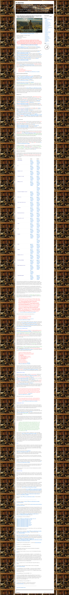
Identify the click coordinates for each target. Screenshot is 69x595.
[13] (17, 551)
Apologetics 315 (46, 21)
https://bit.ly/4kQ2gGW (38, 542)
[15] (17, 562)
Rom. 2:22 (23, 433)
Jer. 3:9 (30, 521)
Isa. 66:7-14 (23, 322)
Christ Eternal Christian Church (48, 25)
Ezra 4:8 (38, 51)
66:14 (30, 59)
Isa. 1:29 (19, 77)
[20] (17, 580)
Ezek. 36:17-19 (30, 393)
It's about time (20, 3)
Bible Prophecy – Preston (47, 22)
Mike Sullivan (46, 34)
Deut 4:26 (19, 538)
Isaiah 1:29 (31, 207)
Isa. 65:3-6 (28, 362)
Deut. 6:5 (24, 493)
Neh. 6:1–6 (40, 54)
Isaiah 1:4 (31, 223)
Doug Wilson (46, 29)
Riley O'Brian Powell (47, 37)
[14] (23, 176)
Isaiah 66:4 (38, 191)
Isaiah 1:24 (31, 218)
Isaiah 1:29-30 (38, 100)
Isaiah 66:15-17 (23, 44)
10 (37, 186)
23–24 (29, 52)
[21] (26, 430)
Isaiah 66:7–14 (38, 46)
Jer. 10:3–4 (30, 522)
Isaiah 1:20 (31, 244)
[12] (17, 548)
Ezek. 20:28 (30, 524)
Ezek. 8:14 (31, 382)
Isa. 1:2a (34, 124)
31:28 (29, 539)
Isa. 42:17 (31, 109)
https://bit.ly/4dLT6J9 (20, 502)
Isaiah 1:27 (31, 228)
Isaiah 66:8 (38, 223)
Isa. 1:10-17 (35, 126)
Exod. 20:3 (21, 64)
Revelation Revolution (47, 36)
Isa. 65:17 (31, 411)
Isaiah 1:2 (31, 160)
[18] (20, 333)
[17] (31, 295)
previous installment (20, 46)
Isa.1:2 (39, 534)
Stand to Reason (46, 39)
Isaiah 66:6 (37, 58)
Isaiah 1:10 (31, 212)
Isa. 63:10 (26, 71)
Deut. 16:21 (18, 518)
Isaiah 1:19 (31, 202)
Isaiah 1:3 (31, 165)
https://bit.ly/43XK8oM (22, 566)
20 (37, 238)
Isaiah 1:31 (31, 275)
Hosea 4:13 (37, 513)
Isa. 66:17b (18, 331)
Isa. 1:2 (23, 132)
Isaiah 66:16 (38, 244)
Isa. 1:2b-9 (37, 125)
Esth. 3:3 (18, 57)
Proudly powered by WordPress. (48, 592)
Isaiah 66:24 (38, 265)
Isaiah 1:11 (31, 191)
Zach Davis (46, 41)
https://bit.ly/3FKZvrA (21, 583)
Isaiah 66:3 (38, 165)
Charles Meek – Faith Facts (47, 24)
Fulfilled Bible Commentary (47, 32)
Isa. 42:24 (25, 115)
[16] (19, 295)
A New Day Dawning (47, 18)
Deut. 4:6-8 (18, 112)
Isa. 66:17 (19, 349)
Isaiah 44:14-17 (32, 102)
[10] (23, 147)
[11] (31, 148)
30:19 (33, 538)
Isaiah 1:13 (31, 176)
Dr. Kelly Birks (46, 30)
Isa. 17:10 (32, 318)
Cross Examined (46, 26)
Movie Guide (46, 35)
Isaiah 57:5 (39, 103)
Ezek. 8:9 (24, 375)
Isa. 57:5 (30, 520)
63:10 (29, 114)
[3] (24, 99)
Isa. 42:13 (36, 113)
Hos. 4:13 (30, 525)
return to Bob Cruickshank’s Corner (21, 587)
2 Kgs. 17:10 (30, 519)
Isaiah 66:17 (30, 79)
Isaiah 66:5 (38, 212)
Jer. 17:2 (30, 523)
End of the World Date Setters (48, 31)
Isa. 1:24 (20, 76)
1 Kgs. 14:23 (34, 518)
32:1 (17, 540)
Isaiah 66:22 (38, 254)
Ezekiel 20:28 (21, 513)
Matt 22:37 (38, 493)
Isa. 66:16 (18, 326)
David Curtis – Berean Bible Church (48, 27)
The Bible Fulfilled (47, 40)
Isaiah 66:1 (38, 160)
